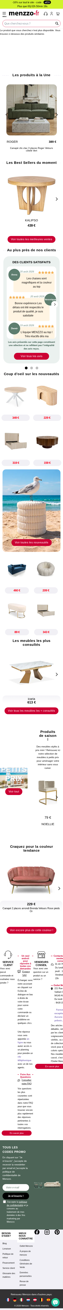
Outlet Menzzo (26, 1246)
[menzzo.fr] (8, 1299)
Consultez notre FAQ (27, 1082)
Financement (8, 1263)
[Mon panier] (58, 14)
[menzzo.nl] (28, 1299)
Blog (5, 1243)
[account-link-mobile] (52, 14)
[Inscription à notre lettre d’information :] (16, 1187)
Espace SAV (26, 973)
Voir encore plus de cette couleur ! (31, 930)
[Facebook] (36, 1232)
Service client (9, 1268)
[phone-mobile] (46, 14)
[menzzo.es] (48, 1299)
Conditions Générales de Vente (26, 1263)
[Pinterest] (57, 1232)
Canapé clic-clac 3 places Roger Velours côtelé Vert (31, 149)
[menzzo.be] (42, 1299)
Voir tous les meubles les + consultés (31, 710)
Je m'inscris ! (16, 1195)
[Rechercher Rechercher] (57, 23)
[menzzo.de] (15, 1299)
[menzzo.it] (21, 1299)
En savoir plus (17, 1133)
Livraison (7, 1249)
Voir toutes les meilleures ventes (31, 239)
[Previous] (6, 114)
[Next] (56, 114)
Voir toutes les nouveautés (31, 542)
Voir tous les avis (31, 356)
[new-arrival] (31, 510)
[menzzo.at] (35, 1299)
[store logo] (25, 13)
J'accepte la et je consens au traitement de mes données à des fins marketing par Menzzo (17, 1212)
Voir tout (14, 791)
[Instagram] (47, 1232)
